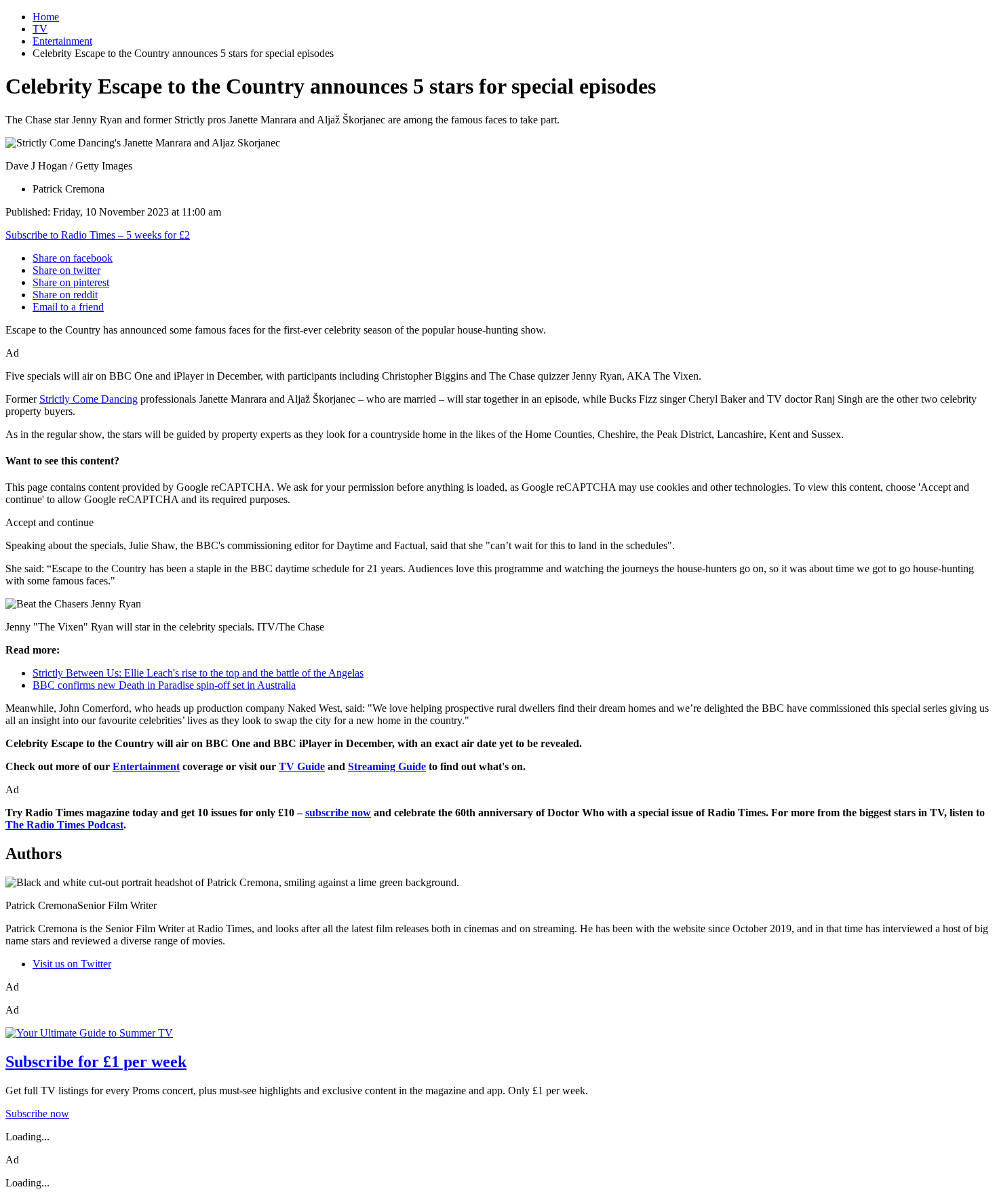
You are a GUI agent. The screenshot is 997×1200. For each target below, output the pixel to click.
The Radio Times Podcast (64, 825)
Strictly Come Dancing (88, 399)
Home (46, 16)
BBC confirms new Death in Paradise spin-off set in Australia (164, 685)
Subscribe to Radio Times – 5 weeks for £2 (97, 235)
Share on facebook (73, 258)
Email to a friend (68, 307)
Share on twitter (66, 270)
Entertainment (62, 41)
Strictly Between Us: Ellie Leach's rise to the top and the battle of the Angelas (198, 673)
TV (40, 29)
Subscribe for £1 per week (96, 1062)
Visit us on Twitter (72, 963)
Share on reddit (65, 294)
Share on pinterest (71, 282)
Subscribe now (37, 1113)
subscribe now (338, 812)
